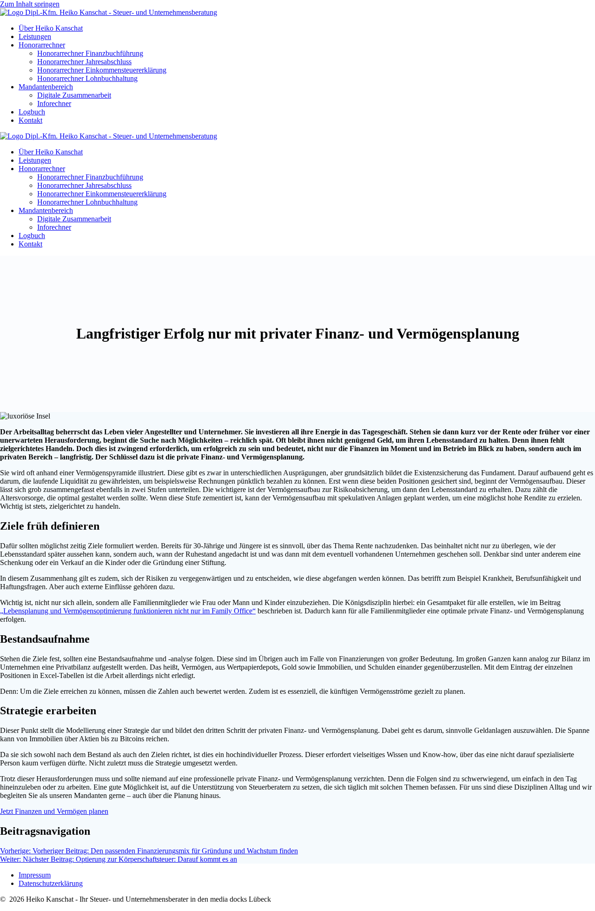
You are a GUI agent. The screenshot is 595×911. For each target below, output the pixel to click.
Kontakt (30, 120)
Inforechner (54, 103)
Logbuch (32, 112)
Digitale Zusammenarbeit (74, 95)
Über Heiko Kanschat (51, 28)
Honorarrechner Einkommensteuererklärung (101, 70)
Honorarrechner (42, 45)
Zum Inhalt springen (30, 4)
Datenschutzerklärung (51, 883)
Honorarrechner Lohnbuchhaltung (87, 78)
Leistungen (35, 36)
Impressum (35, 875)
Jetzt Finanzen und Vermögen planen (54, 811)
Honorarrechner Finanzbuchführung (90, 53)
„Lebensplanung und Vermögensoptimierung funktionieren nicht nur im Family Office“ (128, 611)
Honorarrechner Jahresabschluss (84, 62)
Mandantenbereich (46, 87)
